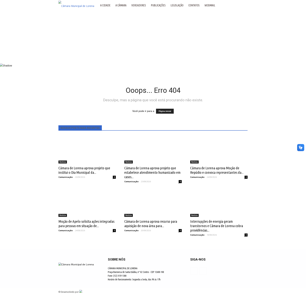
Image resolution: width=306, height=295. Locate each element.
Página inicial (165, 111)
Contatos (194, 5)
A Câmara (120, 5)
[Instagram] (203, 270)
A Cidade (105, 5)
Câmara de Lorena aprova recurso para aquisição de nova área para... (150, 223)
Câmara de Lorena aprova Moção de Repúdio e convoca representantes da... (216, 170)
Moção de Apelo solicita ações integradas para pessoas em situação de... (86, 223)
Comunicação (65, 177)
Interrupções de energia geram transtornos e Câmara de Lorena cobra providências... (216, 225)
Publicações (158, 5)
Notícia (63, 162)
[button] (243, 5)
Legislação (177, 5)
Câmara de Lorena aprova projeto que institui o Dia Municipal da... (84, 170)
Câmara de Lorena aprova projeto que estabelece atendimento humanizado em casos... (152, 172)
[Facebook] (193, 270)
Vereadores (138, 5)
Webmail (210, 5)
